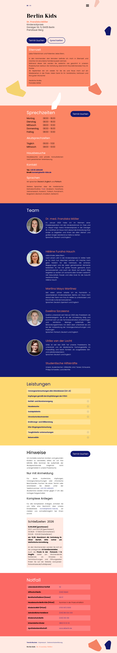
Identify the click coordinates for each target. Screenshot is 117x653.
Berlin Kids (31, 647)
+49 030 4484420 (46, 488)
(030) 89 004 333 (66, 613)
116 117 (61, 597)
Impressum (42, 642)
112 (60, 587)
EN (30, 5)
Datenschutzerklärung (54, 642)
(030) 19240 (63, 592)
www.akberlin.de (65, 628)
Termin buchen (36, 40)
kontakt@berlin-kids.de (49, 509)
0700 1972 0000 (65, 607)
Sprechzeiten (56, 40)
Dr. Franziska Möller (44, 647)
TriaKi (43, 189)
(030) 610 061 (64, 618)
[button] (87, 5)
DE (27, 5)
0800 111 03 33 (64, 623)
